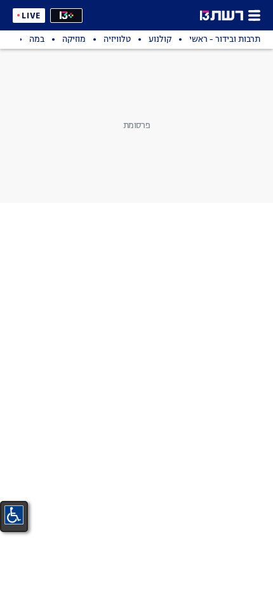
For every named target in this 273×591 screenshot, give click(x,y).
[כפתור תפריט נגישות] (13, 514)
